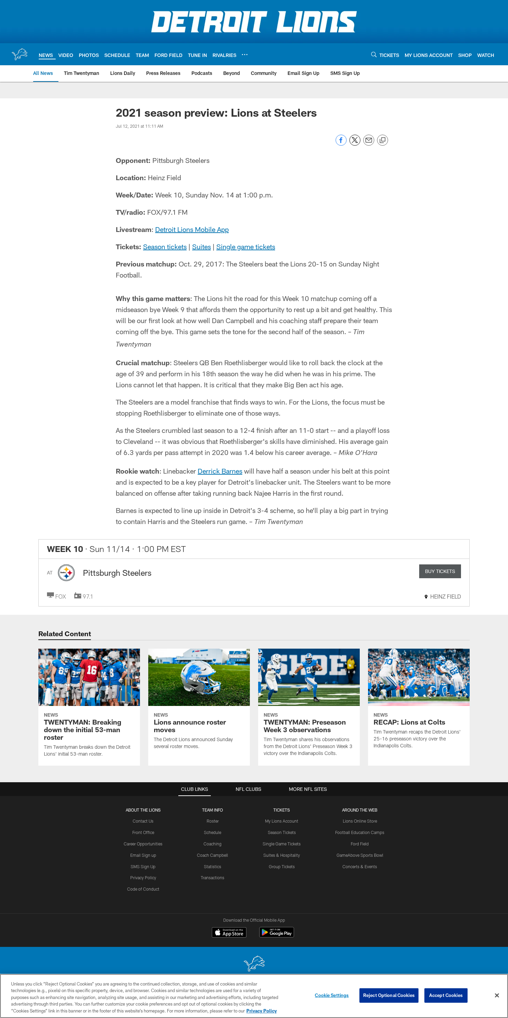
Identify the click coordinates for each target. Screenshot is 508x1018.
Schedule (212, 832)
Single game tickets (245, 246)
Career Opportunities (143, 843)
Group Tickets (282, 866)
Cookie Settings (332, 995)
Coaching (213, 843)
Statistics (212, 866)
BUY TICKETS (440, 571)
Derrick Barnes (220, 471)
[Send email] (368, 144)
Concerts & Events (359, 866)
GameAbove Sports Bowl (360, 855)
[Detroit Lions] (254, 964)
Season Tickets (282, 832)
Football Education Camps (359, 832)
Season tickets (165, 246)
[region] (254, 996)
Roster (213, 820)
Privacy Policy (143, 877)
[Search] (374, 54)
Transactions (212, 877)
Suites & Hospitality (281, 855)
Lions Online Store (360, 820)
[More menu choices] (244, 54)
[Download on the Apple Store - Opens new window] (229, 933)
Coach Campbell (212, 855)
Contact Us (143, 820)
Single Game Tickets (282, 843)
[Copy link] (382, 140)
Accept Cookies (446, 995)
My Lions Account (281, 820)
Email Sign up (143, 855)
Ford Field (360, 843)
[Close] (497, 995)
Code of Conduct (143, 888)
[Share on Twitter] (354, 144)
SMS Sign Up (143, 866)
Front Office (143, 832)
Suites (201, 246)
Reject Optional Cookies (389, 995)
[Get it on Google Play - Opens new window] (277, 935)
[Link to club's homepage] (19, 54)
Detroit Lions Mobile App (192, 229)
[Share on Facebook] (341, 144)
